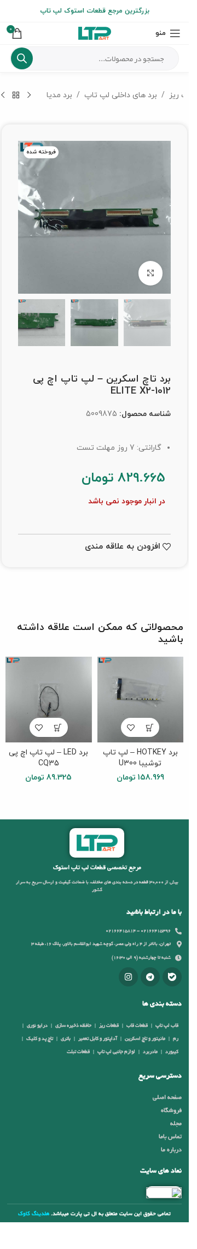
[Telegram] (150, 976)
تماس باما (170, 1137)
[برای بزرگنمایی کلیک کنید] (150, 273)
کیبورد (171, 1052)
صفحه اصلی (167, 1098)
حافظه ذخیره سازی (73, 1025)
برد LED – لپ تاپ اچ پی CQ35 (48, 758)
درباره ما (171, 1150)
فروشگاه (171, 1111)
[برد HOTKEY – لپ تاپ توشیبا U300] (140, 700)
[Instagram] (128, 976)
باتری (66, 1039)
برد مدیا (59, 95)
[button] (149, 727)
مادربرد (150, 1052)
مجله (176, 1124)
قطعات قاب (137, 1025)
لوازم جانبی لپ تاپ (116, 1052)
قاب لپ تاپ (166, 1025)
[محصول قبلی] (29, 95)
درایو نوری (37, 1025)
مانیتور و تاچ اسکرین (145, 1039)
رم (175, 1039)
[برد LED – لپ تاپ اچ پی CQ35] (48, 700)
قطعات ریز (109, 1025)
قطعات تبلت (78, 1052)
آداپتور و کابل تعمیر (97, 1039)
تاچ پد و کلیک (39, 1039)
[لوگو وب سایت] (94, 32)
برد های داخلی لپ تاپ (120, 95)
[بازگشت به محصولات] (15, 95)
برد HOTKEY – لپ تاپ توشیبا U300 (140, 758)
